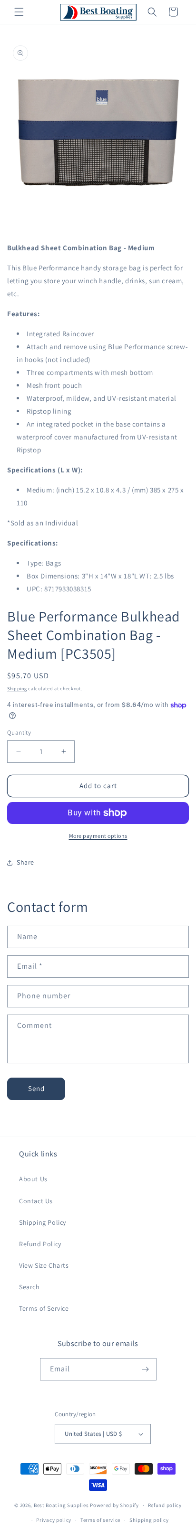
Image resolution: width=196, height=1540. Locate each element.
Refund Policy (40, 1244)
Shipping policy (149, 1520)
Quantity (19, 732)
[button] (19, 11)
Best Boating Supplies (61, 1505)
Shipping (17, 688)
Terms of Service (44, 1308)
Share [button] (25, 862)
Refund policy (165, 1505)
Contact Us (36, 1201)
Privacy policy (53, 1520)
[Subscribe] (145, 1369)
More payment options (98, 835)
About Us (33, 1179)
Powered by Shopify (114, 1505)
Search (29, 1287)
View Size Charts (44, 1265)
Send (36, 1088)
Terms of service (100, 1520)
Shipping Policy (42, 1222)
